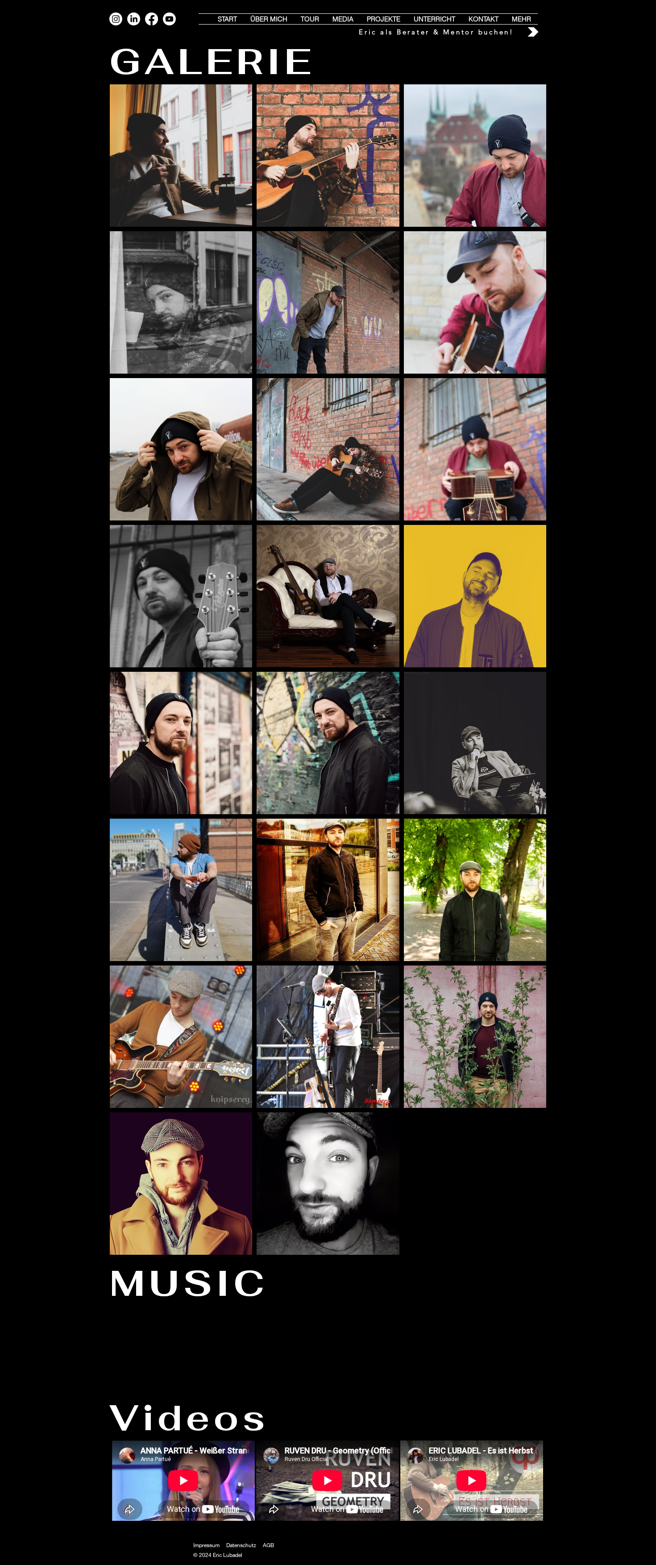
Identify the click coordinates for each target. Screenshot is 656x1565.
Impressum (206, 1545)
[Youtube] (169, 18)
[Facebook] (151, 18)
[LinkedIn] (133, 18)
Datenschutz (241, 1545)
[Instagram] (115, 18)
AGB (268, 1545)
